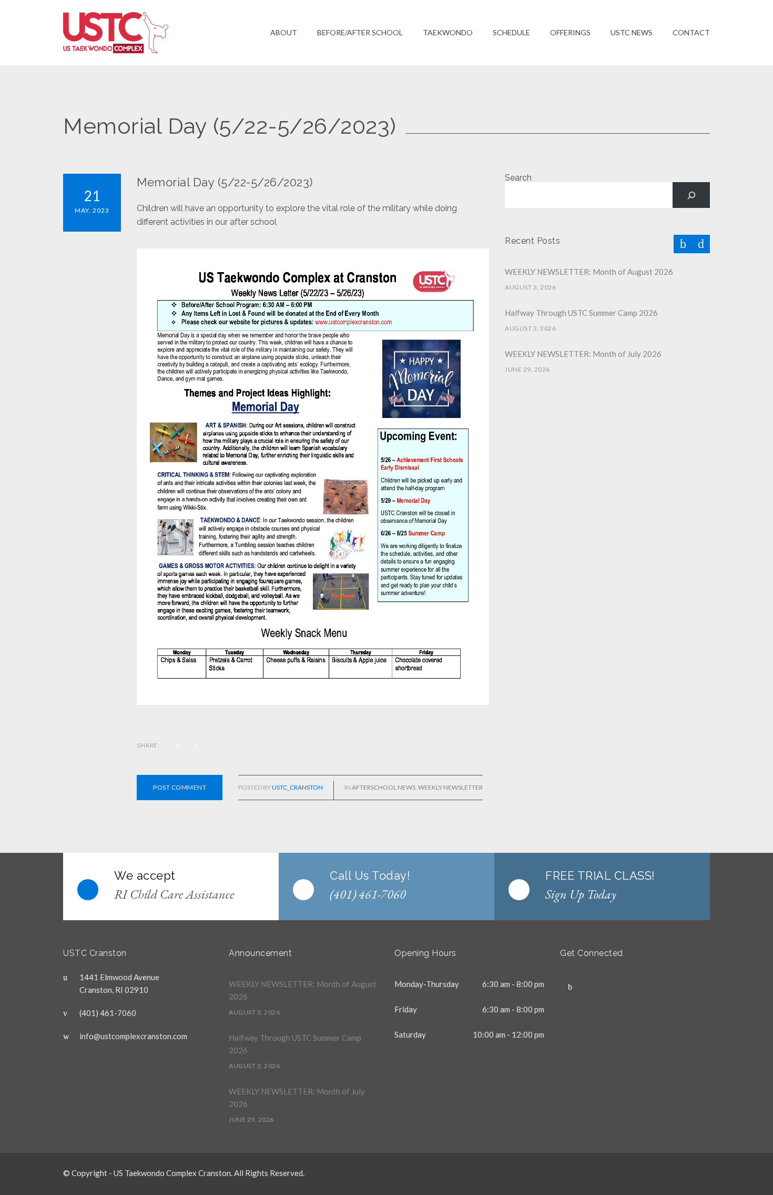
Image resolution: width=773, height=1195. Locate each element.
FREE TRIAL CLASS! (600, 875)
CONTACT (691, 32)
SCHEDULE (511, 32)
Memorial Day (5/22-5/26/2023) (225, 182)
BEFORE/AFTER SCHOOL (360, 32)
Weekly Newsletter (450, 787)
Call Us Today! (370, 875)
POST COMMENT (179, 787)
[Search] (691, 195)
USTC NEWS (632, 32)
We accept (145, 875)
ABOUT (283, 32)
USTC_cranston (297, 787)
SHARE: (148, 745)
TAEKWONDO (448, 32)
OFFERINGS (570, 32)
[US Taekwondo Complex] (166, 32)
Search (518, 178)
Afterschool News (383, 787)
